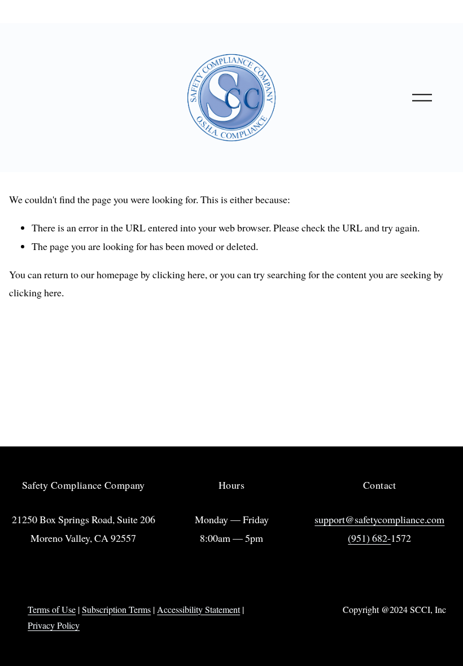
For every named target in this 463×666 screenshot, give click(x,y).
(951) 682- (369, 538)
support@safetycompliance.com (379, 519)
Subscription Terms (116, 609)
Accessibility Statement (198, 609)
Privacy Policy (54, 625)
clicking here (178, 274)
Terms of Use (52, 609)
